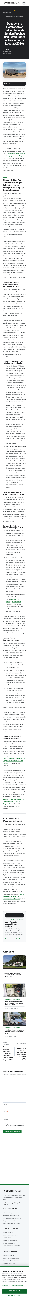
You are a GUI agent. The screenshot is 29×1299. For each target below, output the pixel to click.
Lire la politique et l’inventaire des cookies (13, 1285)
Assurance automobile (9, 1263)
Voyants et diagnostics (9, 1243)
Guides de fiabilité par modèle (10, 1235)
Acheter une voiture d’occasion (11, 1215)
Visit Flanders (16, 602)
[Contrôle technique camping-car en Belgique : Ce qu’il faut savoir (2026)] (14, 1019)
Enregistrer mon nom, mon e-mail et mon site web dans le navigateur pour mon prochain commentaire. (14, 1125)
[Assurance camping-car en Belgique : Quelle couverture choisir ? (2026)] (14, 962)
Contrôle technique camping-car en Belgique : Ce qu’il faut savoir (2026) (14, 1031)
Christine (7, 49)
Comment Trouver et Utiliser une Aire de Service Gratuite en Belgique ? (13, 801)
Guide (14, 10)
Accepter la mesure (14, 1290)
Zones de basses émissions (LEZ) (11, 1266)
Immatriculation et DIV (8, 1255)
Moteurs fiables (7, 1237)
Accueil (5, 12)
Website (6, 1119)
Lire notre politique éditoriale (13, 938)
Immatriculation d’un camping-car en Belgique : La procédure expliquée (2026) (14, 1003)
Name (6, 1104)
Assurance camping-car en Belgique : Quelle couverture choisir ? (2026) (13, 974)
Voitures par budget (8, 1213)
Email (6, 1112)
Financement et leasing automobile (12, 1218)
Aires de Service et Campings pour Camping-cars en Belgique (13, 896)
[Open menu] (24, 3)
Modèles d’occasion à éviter (10, 1240)
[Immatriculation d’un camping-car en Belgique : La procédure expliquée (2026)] (14, 990)
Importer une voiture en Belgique (11, 1223)
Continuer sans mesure (14, 1295)
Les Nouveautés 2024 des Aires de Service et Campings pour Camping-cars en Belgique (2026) (21, 1051)
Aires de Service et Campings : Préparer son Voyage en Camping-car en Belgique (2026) (8, 1051)
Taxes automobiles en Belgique (11, 1260)
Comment (7, 1081)
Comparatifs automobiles (9, 1221)
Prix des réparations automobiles (11, 1245)
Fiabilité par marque (8, 1232)
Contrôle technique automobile (11, 1258)
